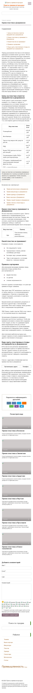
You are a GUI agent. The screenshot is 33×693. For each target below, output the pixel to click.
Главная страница (6, 20)
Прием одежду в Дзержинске (16, 194)
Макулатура (7, 645)
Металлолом (8, 657)
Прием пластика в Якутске (13, 499)
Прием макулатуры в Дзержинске (17, 192)
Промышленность (13, 666)
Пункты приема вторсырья (14, 5)
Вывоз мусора (8, 642)
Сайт (3, 577)
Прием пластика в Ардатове (13, 476)
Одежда (6, 651)
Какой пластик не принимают (16, 41)
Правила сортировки (14, 44)
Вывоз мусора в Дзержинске (15, 197)
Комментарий (6, 583)
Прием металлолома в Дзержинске (17, 189)
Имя (3, 565)
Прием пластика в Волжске (13, 431)
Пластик (6, 648)
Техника (6, 639)
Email (4, 571)
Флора (25, 667)
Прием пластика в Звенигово (14, 453)
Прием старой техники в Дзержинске (18, 200)
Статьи (6, 660)
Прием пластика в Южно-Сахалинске (12, 548)
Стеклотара (7, 654)
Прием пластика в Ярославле (14, 523)
